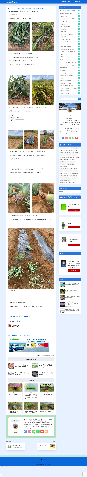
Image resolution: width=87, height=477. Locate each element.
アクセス (64, 1)
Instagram (29, 433)
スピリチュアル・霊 (74, 148)
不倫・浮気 (70, 36)
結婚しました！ (67, 173)
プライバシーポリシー (53, 462)
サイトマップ (45, 462)
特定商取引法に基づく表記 (35, 462)
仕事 (70, 56)
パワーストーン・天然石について (69, 62)
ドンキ (61, 152)
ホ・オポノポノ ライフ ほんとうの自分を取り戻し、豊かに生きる (74, 239)
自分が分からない (73, 175)
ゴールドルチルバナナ (64, 148)
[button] (6, 469)
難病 (70, 182)
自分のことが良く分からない (70, 49)
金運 (70, 54)
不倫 (76, 152)
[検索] (79, 99)
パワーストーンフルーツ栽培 (69, 65)
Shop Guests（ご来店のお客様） (70, 10)
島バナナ (72, 161)
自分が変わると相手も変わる (65, 177)
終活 (61, 173)
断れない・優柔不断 (70, 39)
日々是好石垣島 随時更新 (70, 75)
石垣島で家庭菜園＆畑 (70, 80)
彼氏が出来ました (70, 164)
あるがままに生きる (72, 223)
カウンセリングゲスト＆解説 (70, 19)
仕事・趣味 (62, 157)
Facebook (25, 433)
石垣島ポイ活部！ (70, 90)
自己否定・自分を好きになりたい (70, 51)
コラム (69, 59)
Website (46, 433)
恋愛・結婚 (70, 31)
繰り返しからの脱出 (64, 175)
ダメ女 (61, 150)
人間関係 (70, 24)
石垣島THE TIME (70, 78)
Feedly (34, 433)
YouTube (42, 433)
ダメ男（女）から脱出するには (71, 150)
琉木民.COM (77, 1)
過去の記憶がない (63, 182)
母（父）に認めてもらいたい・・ (66, 168)
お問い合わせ (70, 1)
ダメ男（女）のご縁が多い (70, 34)
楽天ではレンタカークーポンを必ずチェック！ (19, 335)
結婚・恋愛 (75, 173)
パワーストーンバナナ (69, 152)
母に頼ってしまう (63, 166)
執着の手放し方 (67, 159)
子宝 (73, 159)
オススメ (70, 70)
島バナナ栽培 (62, 164)
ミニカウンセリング (70, 21)
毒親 (75, 168)
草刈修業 (74, 177)
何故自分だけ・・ (70, 29)
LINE (38, 433)
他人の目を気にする (70, 26)
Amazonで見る (74, 210)
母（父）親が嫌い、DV (70, 41)
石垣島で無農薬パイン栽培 (48, 355)
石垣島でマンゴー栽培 (70, 83)
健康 (77, 157)
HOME (44, 459)
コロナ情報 (70, 73)
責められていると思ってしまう (66, 180)
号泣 (61, 159)
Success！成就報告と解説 (70, 13)
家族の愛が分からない (64, 161)
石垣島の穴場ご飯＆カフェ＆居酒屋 (70, 88)
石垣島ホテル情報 (70, 93)
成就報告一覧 (70, 16)
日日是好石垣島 (70, 67)
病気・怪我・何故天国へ (70, 46)
